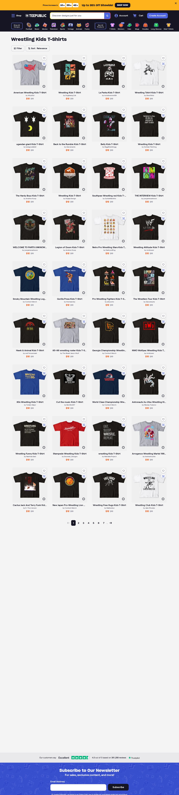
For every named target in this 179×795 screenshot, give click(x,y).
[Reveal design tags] (44, 86)
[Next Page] (110, 523)
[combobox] (77, 16)
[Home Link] (35, 15)
